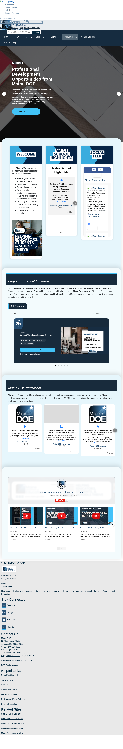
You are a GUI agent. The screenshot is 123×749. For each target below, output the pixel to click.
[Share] (100, 169)
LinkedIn (10, 627)
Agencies (9, 4)
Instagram (11, 612)
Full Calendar (18, 306)
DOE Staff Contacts (9, 665)
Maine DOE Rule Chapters (12, 724)
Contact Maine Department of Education (18, 660)
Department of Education (21, 22)
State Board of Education (11, 714)
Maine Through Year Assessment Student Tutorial (61, 528)
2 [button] (61, 548)
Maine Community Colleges (13, 733)
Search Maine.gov (12, 13)
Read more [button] (61, 202)
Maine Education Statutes (12, 719)
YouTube (11, 620)
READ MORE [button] (25, 124)
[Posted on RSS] (61, 179)
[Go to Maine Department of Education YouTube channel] (61, 484)
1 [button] (58, 548)
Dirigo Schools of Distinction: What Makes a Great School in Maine (26, 528)
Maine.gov (5, 583)
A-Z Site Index (7, 680)
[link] (37, 350)
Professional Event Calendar (13, 699)
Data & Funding (8, 44)
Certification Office (9, 690)
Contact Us (13, 28)
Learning (51, 38)
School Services (86, 38)
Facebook (11, 605)
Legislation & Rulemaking (12, 694)
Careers (4, 685)
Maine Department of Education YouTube (61, 492)
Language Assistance (30, 28)
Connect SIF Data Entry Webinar (93, 528)
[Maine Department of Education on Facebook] (97, 173)
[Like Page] (94, 169)
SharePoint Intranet (9, 675)
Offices (18, 38)
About (4, 38)
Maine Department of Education (96, 180)
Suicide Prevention (9, 704)
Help (7, 10)
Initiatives (67, 38)
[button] (4, 94)
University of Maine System (12, 728)
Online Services (11, 7)
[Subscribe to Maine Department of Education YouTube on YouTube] (61, 500)
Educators (34, 38)
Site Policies (6, 586)
